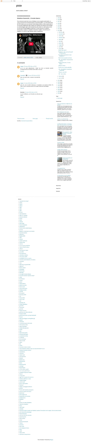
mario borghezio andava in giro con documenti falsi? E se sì (32, 348)
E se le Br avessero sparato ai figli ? (27, 275)
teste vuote (21, 426)
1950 (20, 207)
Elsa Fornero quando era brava (65, 57)
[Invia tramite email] (36, 57)
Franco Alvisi (22, 297)
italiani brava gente (23, 332)
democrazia (21, 270)
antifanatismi (22, 226)
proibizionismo (22, 397)
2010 (59, 82)
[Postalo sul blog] (37, 57)
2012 (59, 30)
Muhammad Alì (22, 364)
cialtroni (21, 248)
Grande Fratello (22, 313)
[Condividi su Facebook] (40, 57)
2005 (59, 91)
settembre (61, 37)
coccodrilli (21, 251)
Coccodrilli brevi (22, 253)
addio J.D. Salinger (23, 215)
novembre (61, 34)
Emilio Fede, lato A (62, 50)
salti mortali (21, 407)
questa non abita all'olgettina (25, 402)
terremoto (21, 424)
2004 (59, 93)
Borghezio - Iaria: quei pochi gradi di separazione (65, 52)
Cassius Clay (22, 242)
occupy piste (22, 375)
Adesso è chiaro (61, 65)
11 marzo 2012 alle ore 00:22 (34, 75)
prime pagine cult (23, 394)
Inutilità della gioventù (24, 328)
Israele (20, 329)
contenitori (21, 261)
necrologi (21, 366)
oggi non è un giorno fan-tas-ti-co (26, 377)
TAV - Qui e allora (62, 73)
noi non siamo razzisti (24, 369)
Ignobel (21, 320)
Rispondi (22, 71)
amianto (21, 221)
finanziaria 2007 (22, 294)
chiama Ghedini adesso (24, 247)
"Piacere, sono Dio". (62, 72)
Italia (20, 331)
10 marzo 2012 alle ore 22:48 (30, 66)
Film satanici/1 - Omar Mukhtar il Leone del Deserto (67, 133)
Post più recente (20, 118)
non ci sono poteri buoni (24, 370)
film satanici (21, 293)
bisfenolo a (21, 234)
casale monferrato (23, 240)
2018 (59, 19)
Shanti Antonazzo (23, 413)
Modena (21, 358)
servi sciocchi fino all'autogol (25, 412)
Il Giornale (21, 321)
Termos (21, 423)
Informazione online (23, 324)
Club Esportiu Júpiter (23, 250)
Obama (21, 374)
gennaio (60, 78)
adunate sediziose (23, 217)
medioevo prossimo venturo (25, 350)
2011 (59, 80)
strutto (20, 420)
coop (20, 262)
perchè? (21, 388)
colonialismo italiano (23, 255)
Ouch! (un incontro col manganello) (67, 158)
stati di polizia (22, 418)
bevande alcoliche (23, 232)
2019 (59, 17)
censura (21, 243)
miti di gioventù (22, 356)
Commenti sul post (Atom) (26, 120)
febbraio (60, 76)
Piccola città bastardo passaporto (26, 389)
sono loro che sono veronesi (25, 415)
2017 (59, 21)
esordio (21, 280)
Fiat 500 (21, 291)
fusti (20, 301)
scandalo (21, 408)
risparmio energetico (23, 404)
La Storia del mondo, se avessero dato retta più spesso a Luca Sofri (64, 124)
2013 (59, 28)
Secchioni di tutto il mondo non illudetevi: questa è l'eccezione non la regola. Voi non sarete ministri (40, 410)
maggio (60, 44)
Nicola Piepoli (22, 367)
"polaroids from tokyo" (24, 201)
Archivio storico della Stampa (25, 228)
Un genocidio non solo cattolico (63, 175)
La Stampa (21, 337)
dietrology (21, 272)
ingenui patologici (23, 326)
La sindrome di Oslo (23, 335)
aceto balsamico (22, 213)
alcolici (20, 218)
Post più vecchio (49, 118)
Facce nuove (22, 286)
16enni (20, 204)
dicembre (61, 32)
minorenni (21, 353)
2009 (59, 83)
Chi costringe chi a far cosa (63, 111)
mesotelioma (22, 351)
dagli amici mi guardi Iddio (24, 264)
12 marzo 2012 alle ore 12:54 (31, 92)
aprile (60, 46)
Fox (20, 296)
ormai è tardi (22, 381)
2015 (59, 25)
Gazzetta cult (22, 302)
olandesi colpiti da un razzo (25, 378)
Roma (20, 405)
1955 (20, 209)
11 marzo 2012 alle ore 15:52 (30, 83)
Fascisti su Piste (60, 142)
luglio (60, 41)
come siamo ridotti (23, 256)
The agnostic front (61, 168)
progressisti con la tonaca (24, 396)
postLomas (21, 393)
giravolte (21, 308)
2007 (59, 87)
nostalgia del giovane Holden (25, 372)
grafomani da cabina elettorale (25, 312)
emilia (20, 277)
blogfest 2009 (22, 235)
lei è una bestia (22, 339)
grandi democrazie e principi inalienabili (27, 315)
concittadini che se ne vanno (25, 258)
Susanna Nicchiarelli (23, 421)
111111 (20, 202)
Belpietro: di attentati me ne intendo (26, 231)
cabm (20, 237)
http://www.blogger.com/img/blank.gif (27, 318)
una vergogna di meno (24, 427)
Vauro (20, 429)
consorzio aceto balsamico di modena (27, 259)
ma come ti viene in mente (25, 347)
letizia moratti (22, 340)
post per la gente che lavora (25, 391)
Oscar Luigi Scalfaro (23, 383)
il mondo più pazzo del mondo (25, 323)
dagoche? (21, 266)
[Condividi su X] (38, 57)
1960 (20, 210)
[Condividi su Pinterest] (41, 57)
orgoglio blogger (22, 380)
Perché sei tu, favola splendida (64, 67)
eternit (20, 282)
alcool (20, 220)
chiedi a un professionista (62, 119)
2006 (59, 89)
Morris (20, 362)
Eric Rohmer (22, 278)
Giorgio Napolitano (23, 304)
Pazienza (21, 385)
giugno (60, 43)
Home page (35, 118)
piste (19, 5)
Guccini (21, 316)
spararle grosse (22, 416)
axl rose (21, 229)
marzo (60, 48)
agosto (60, 39)
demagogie (21, 269)
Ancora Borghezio (23, 224)
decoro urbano (22, 267)
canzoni (21, 239)
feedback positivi (22, 289)
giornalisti (21, 305)
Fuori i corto (21, 299)
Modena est (21, 359)
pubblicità (21, 399)
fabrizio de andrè (23, 285)
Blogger (51, 439)
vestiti (20, 431)
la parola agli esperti (23, 334)
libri (20, 343)
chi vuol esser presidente (24, 245)
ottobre (60, 35)
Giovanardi (21, 307)
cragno (22, 66)
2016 (59, 23)
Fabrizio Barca (22, 283)
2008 (59, 85)
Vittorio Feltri (22, 432)
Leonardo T (23, 75)
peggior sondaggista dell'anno (25, 386)
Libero (20, 342)
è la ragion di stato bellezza (25, 274)
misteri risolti (22, 354)
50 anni (21, 212)
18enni (20, 205)
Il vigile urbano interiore (62, 149)
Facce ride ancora (23, 288)
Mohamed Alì (22, 361)
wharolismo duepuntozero (24, 434)
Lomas (20, 345)
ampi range (21, 223)
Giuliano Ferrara (22, 310)
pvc (20, 400)
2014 (59, 26)
